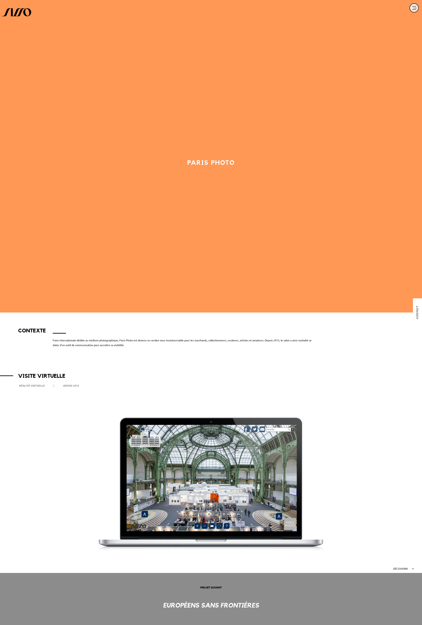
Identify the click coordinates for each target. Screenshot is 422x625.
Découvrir (400, 568)
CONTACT (417, 312)
